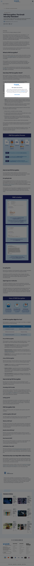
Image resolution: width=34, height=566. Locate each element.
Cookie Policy (23, 91)
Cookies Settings (17, 94)
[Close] (28, 84)
